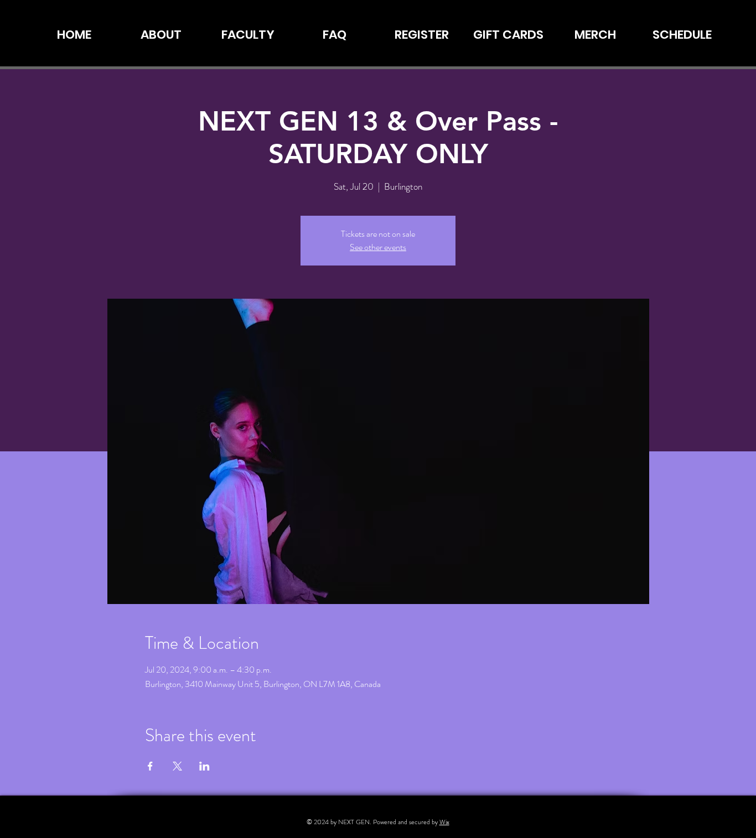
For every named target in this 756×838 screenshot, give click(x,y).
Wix (444, 822)
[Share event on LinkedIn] (204, 766)
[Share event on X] (177, 766)
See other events (378, 247)
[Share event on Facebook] (150, 766)
